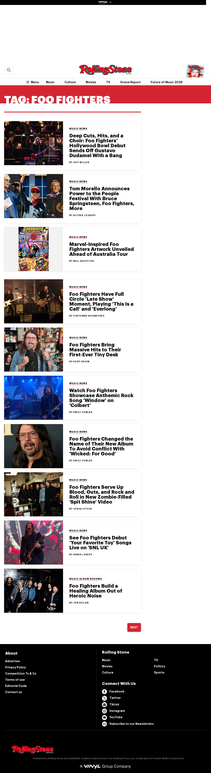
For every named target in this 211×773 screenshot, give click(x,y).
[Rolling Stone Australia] (105, 73)
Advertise (12, 661)
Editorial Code (16, 685)
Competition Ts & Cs (20, 673)
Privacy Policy (15, 667)
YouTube (115, 717)
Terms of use (15, 679)
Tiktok (114, 704)
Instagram (117, 710)
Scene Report (130, 82)
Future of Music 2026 (167, 82)
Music (50, 82)
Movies (91, 82)
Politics (159, 666)
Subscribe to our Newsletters (131, 723)
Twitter (115, 697)
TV (108, 82)
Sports (159, 672)
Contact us (13, 692)
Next (134, 627)
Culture (70, 82)
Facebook (116, 691)
